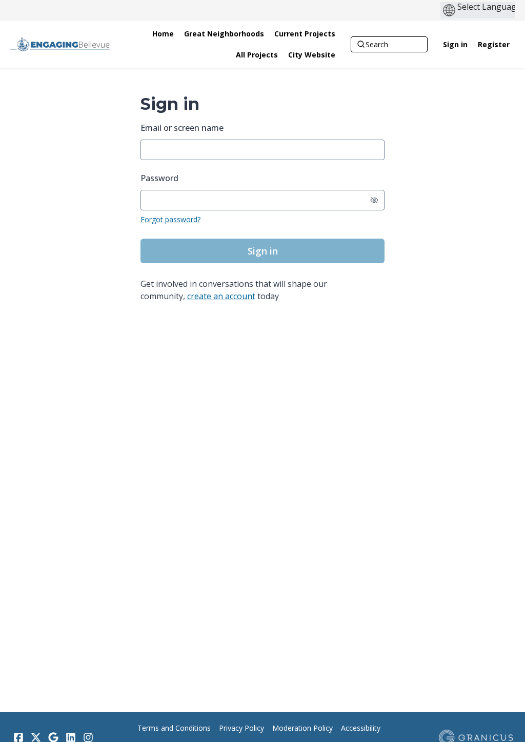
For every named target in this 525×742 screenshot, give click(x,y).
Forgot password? (170, 219)
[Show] (374, 200)
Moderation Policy (302, 728)
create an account (221, 296)
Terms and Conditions (174, 728)
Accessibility (360, 728)
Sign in (455, 44)
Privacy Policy (241, 728)
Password (159, 178)
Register (494, 44)
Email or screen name (182, 127)
